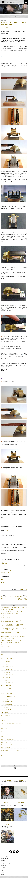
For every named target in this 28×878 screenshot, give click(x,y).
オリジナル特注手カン (5, 707)
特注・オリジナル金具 (5, 747)
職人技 (2, 755)
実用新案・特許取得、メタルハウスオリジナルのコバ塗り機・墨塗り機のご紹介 (21, 598)
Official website (4, 578)
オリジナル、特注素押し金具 (7, 682)
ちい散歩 (2, 720)
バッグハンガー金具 (5, 726)
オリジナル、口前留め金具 (6, 664)
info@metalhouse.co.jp (6, 570)
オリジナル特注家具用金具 (6, 704)
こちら (7, 358)
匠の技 (2, 731)
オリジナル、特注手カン (6, 680)
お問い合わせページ (5, 572)
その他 (2, 717)
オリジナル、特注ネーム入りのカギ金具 (9, 666)
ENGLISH (3, 874)
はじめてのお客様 (7, 780)
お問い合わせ (21, 802)
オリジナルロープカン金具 (6, 693)
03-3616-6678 (4, 563)
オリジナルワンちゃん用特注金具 (8, 696)
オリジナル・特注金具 (5, 661)
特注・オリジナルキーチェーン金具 (8, 739)
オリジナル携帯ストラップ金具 (7, 701)
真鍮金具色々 (3, 752)
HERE (11, 519)
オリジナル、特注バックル (6, 672)
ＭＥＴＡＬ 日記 (4, 27)
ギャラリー (3, 867)
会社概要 (3, 869)
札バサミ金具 (3, 736)
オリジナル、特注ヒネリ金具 (7, 674)
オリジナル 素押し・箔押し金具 (8, 658)
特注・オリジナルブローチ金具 (7, 744)
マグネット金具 (4, 728)
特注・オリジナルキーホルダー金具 (8, 742)
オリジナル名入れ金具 (5, 699)
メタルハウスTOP (4, 856)
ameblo (2, 579)
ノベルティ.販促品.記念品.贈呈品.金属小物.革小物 (11, 723)
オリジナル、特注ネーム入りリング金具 (9, 669)
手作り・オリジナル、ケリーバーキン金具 (9, 734)
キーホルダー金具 (4, 712)
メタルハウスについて (5, 863)
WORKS (21, 780)
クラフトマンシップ (7, 802)
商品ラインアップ (4, 865)
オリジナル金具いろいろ (6, 709)
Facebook (3, 580)
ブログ (2, 654)
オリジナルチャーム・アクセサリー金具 (9, 690)
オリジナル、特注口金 (5, 677)
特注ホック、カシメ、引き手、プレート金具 (10, 750)
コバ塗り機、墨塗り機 (5, 715)
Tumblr (2, 582)
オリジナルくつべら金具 (6, 685)
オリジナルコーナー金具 (6, 688)
